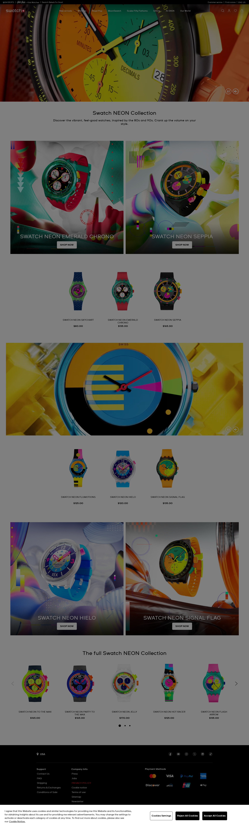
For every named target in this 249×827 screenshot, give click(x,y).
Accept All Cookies (215, 816)
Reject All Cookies (187, 816)
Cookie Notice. (17, 821)
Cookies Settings (161, 816)
